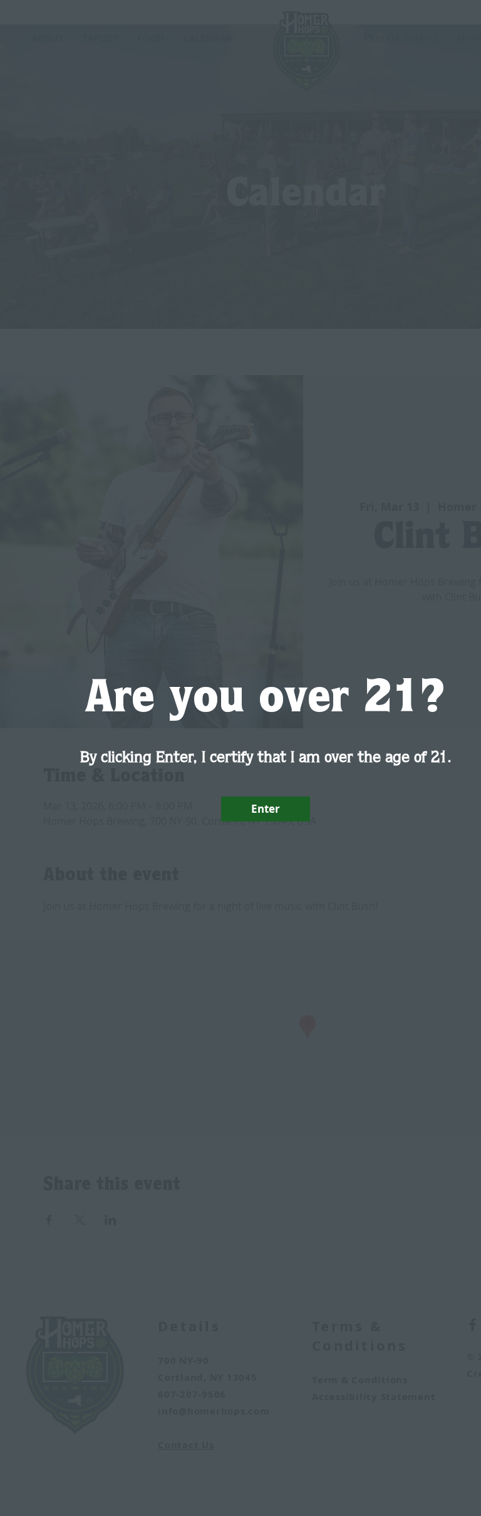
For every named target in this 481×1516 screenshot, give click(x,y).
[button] (265, 809)
